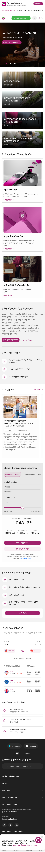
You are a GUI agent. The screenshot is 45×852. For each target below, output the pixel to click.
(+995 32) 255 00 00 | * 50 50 (20, 719)
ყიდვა (39, 641)
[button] (4, 63)
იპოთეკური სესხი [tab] (12, 474)
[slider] (22, 508)
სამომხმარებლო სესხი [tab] (33, 474)
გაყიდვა (7, 641)
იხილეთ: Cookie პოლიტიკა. (25, 845)
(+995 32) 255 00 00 (10, 812)
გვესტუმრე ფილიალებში (19, 729)
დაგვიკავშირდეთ (26, 558)
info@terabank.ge (16, 709)
